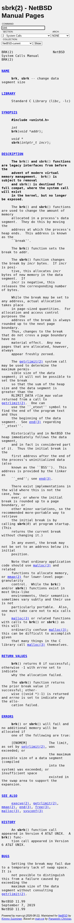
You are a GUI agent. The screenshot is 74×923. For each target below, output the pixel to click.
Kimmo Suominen (12, 918)
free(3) (42, 807)
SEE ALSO (9, 796)
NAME (5, 71)
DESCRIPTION (12, 154)
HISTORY (8, 822)
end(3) (35, 422)
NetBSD (62, 915)
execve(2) (20, 803)
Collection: (10, 39)
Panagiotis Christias (60, 918)
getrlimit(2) (31, 361)
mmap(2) (14, 577)
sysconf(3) (33, 811)
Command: (9, 24)
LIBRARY (8, 93)
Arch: (57, 31)
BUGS (5, 856)
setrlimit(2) (33, 746)
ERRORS (7, 716)
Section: (9, 31)
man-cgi (39, 918)
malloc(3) (42, 565)
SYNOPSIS (9, 112)
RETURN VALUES (14, 656)
